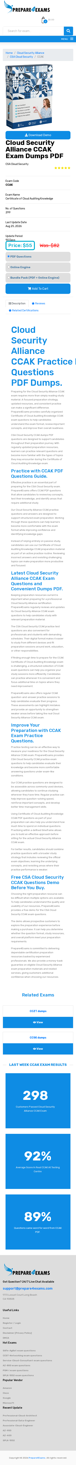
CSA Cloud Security (21, 56)
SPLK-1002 (9, 1440)
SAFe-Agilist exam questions (19, 1350)
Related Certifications (25, 310)
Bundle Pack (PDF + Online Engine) (34, 277)
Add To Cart (39, 288)
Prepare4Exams (37, 1458)
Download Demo (39, 135)
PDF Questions (21, 256)
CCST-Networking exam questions (22, 1355)
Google (7, 1398)
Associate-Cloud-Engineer (18, 1425)
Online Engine (20, 267)
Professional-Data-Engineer (19, 1420)
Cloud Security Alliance (30, 53)
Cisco (6, 1393)
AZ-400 (7, 1435)
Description (18, 303)
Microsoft (8, 1403)
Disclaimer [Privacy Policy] (17, 1333)
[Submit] (68, 31)
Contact (7, 1328)
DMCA (6, 1338)
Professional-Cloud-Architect (20, 1415)
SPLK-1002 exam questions (18, 1375)
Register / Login (12, 1323)
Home (9, 53)
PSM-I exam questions (15, 1370)
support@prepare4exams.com (28, 1288)
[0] (43, 19)
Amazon (7, 1388)
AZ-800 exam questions (16, 1365)
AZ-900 (7, 1430)
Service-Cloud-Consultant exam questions (27, 1360)
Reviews (40, 303)
